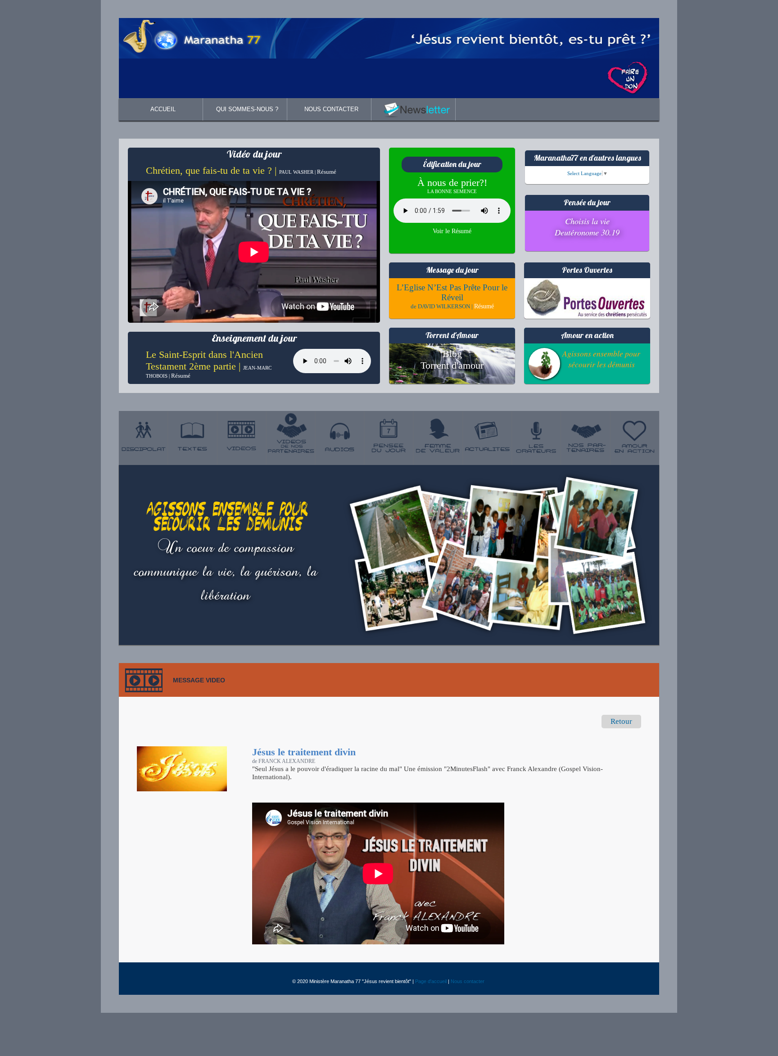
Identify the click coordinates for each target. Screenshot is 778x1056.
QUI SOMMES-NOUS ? (247, 109)
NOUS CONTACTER (331, 109)
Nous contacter (467, 981)
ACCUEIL (163, 109)
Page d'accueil (431, 981)
